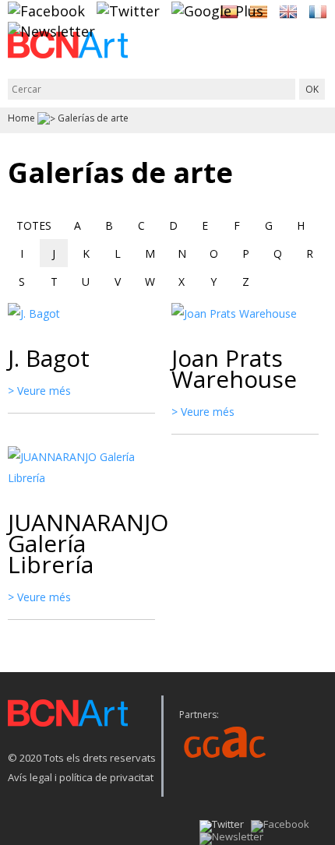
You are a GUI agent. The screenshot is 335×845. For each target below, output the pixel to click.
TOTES (33, 225)
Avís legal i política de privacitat (80, 777)
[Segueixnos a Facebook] (46, 10)
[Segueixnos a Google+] (217, 10)
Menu (316, 52)
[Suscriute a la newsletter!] (51, 30)
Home (21, 118)
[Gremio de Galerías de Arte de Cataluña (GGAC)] (225, 741)
